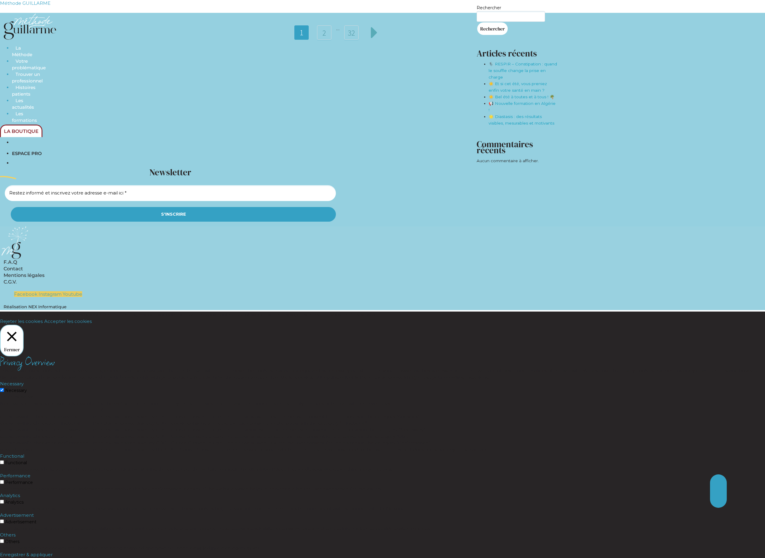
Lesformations (24, 117)
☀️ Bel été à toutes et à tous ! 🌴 (522, 96)
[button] (718, 499)
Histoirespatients (24, 91)
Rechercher (489, 7)
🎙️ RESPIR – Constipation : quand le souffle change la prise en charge (523, 70)
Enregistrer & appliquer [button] (26, 554)
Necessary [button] (12, 384)
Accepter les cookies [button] (68, 321)
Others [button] (8, 535)
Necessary (16, 390)
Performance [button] (15, 476)
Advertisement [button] (17, 515)
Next (374, 32)
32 (351, 33)
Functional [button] (12, 456)
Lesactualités (23, 104)
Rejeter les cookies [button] (21, 321)
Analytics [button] (10, 495)
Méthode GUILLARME (25, 3)
